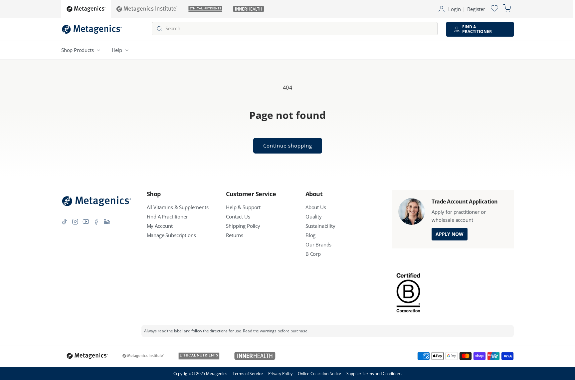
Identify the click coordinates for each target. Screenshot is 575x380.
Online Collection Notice (319, 373)
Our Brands (318, 244)
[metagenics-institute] (147, 9)
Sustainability (320, 225)
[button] (82, 50)
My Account (160, 225)
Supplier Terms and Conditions (374, 373)
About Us (315, 207)
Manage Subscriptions (171, 235)
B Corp (313, 253)
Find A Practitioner (167, 216)
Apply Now (450, 234)
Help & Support (243, 207)
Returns (234, 235)
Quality (313, 216)
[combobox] (295, 28)
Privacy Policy (280, 373)
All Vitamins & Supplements (178, 207)
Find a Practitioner (477, 29)
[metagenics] (86, 9)
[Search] (159, 29)
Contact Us (238, 216)
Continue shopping (287, 145)
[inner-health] (249, 9)
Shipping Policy (243, 225)
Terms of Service (248, 373)
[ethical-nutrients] (205, 9)
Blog (310, 235)
